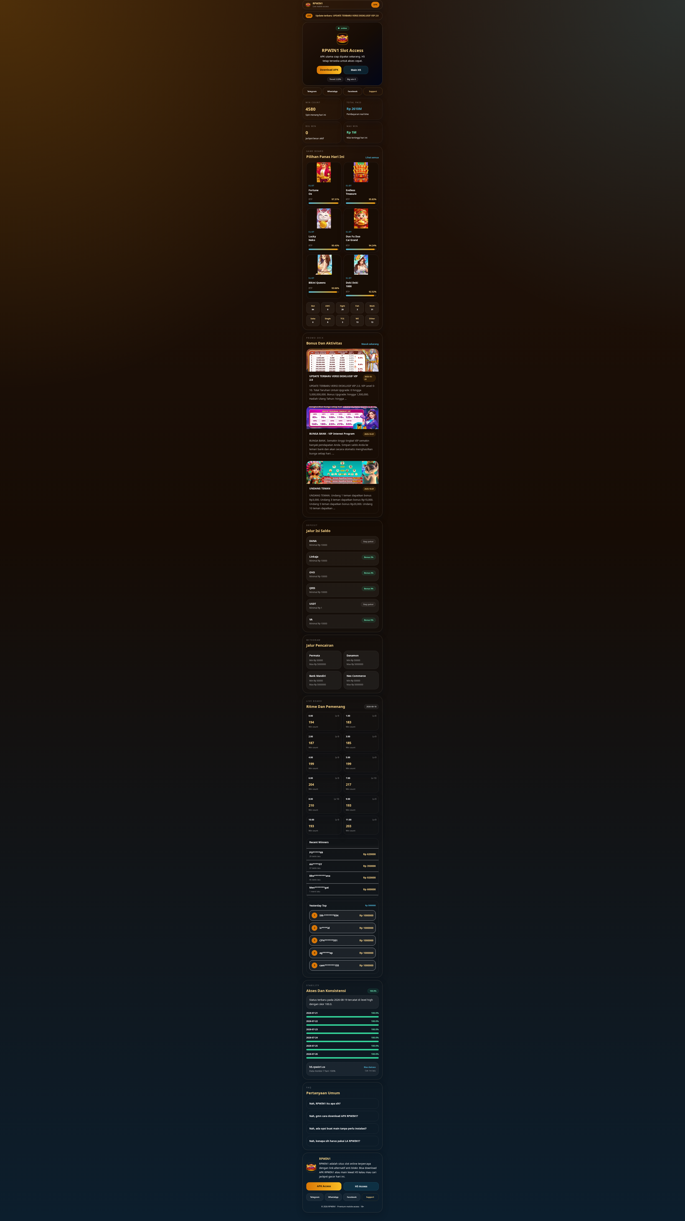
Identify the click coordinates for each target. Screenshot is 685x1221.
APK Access (324, 1186)
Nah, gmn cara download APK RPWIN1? (333, 1116)
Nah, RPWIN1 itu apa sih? (325, 1103)
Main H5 (356, 70)
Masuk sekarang (370, 344)
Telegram (312, 91)
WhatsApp (332, 91)
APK (375, 4)
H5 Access (361, 1186)
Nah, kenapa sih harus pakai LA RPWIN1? (334, 1141)
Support (373, 91)
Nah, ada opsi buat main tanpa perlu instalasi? (338, 1128)
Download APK (329, 69)
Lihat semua (372, 157)
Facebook (352, 91)
